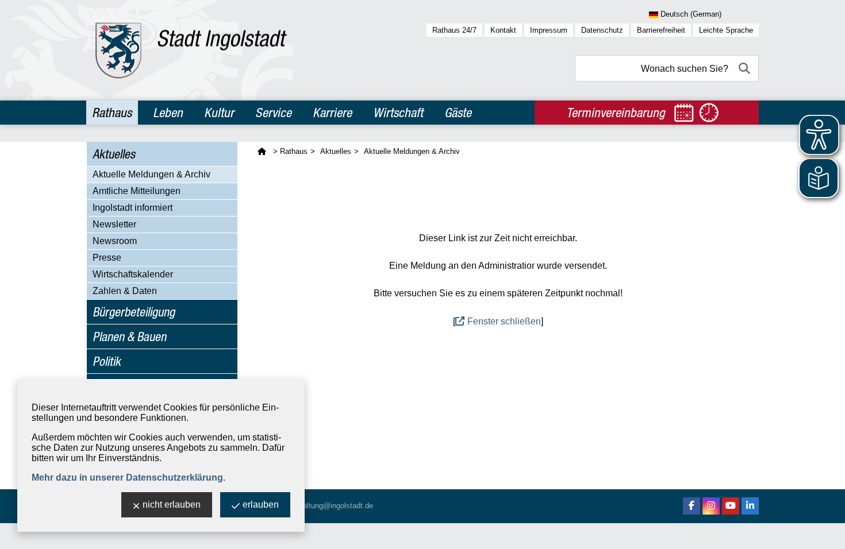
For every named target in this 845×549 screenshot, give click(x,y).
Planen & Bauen (129, 336)
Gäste (457, 112)
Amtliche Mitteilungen (136, 191)
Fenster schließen (504, 321)
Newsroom (115, 241)
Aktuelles (114, 153)
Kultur (219, 112)
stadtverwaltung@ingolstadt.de (322, 505)
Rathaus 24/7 (454, 30)
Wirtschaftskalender (133, 274)
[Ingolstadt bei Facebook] (691, 506)
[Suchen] (745, 68)
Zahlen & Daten (125, 291)
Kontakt (503, 30)
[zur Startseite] (191, 50)
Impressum (548, 30)
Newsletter (114, 224)
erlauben (261, 504)
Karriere (332, 112)
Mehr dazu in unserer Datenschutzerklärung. (128, 477)
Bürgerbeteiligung (134, 311)
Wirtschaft (398, 112)
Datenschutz (602, 30)
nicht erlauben (172, 504)
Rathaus (112, 112)
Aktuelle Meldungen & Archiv (151, 174)
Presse (107, 257)
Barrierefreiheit (661, 30)
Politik (107, 361)
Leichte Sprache (726, 30)
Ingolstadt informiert (132, 207)
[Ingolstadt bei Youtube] (730, 506)
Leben (168, 112)
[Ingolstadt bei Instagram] (711, 506)
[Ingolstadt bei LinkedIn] (750, 506)
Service (273, 112)
